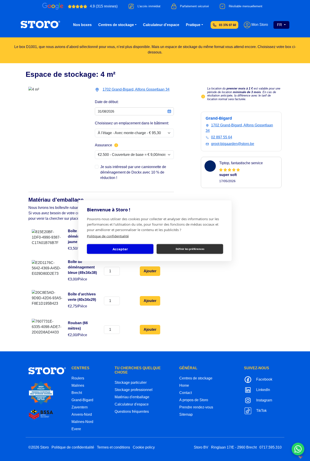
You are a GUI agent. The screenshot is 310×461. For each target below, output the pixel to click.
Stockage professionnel (134, 390)
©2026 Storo (38, 447)
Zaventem (79, 407)
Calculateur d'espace (161, 25)
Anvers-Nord (81, 414)
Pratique (193, 25)
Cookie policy (144, 447)
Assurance (103, 145)
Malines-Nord (82, 422)
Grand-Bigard (82, 400)
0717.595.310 (270, 447)
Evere (76, 429)
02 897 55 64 (221, 137)
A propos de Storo (193, 400)
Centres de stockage (116, 25)
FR (280, 25)
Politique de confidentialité (108, 236)
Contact (185, 393)
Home (184, 385)
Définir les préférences (190, 249)
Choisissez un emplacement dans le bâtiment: (132, 123)
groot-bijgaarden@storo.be (232, 144)
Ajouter (150, 271)
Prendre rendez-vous (196, 407)
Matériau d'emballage (132, 397)
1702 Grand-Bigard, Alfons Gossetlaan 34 (136, 89)
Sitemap (186, 414)
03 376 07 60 (227, 25)
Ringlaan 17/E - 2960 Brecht (234, 447)
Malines (77, 385)
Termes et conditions (113, 447)
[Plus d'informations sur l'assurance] (116, 145)
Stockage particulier (131, 382)
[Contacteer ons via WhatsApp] (298, 449)
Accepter (120, 249)
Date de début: (106, 102)
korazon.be (293, 457)
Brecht (76, 393)
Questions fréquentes (132, 411)
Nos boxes (82, 25)
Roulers (77, 378)
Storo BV (201, 447)
